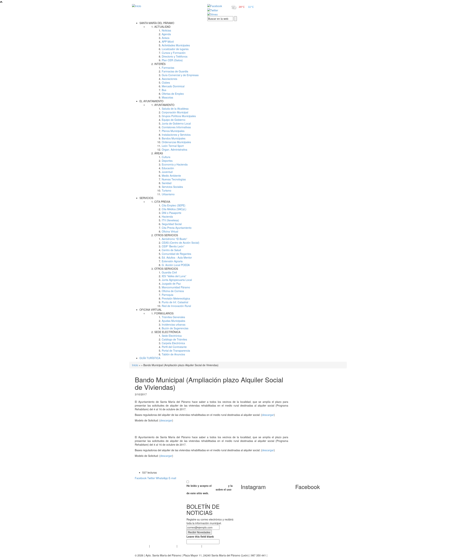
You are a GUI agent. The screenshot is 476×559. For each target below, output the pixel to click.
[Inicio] (165, 6)
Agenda (166, 34)
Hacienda (167, 216)
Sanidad (166, 183)
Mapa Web (209, 546)
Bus (164, 90)
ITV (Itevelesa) (170, 220)
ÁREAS (158, 153)
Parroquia (167, 295)
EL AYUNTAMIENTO (151, 101)
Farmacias (168, 67)
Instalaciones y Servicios (176, 134)
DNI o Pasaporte (171, 213)
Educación (168, 168)
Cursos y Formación (174, 53)
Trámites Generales (173, 317)
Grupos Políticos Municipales (179, 116)
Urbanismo (168, 194)
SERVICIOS (146, 198)
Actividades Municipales (176, 45)
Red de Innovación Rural (176, 306)
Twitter (151, 478)
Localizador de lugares (175, 49)
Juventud (167, 172)
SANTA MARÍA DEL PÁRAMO (156, 23)
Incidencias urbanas (173, 324)
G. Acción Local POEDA (176, 265)
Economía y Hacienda (175, 164)
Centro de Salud (171, 250)
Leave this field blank (200, 536)
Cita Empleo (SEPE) (173, 205)
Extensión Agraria (172, 261)
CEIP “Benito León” (173, 246)
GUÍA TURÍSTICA (149, 358)
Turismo (166, 190)
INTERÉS (159, 64)
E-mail (172, 478)
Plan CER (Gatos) (172, 60)
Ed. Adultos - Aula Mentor (177, 257)
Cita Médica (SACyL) (174, 209)
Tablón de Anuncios (173, 354)
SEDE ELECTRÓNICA (167, 332)
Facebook (141, 478)
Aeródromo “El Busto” (174, 239)
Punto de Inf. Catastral (175, 302)
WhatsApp (162, 478)
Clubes (166, 82)
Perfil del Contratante (174, 347)
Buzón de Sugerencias (175, 328)
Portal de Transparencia (176, 350)
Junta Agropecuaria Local (177, 280)
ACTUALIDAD (162, 26)
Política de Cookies (189, 546)
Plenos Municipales (173, 131)
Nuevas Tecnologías (174, 179)
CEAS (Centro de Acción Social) (180, 242)
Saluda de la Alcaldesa (175, 108)
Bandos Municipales (173, 138)
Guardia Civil (169, 272)
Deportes (167, 161)
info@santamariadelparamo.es (286, 555)
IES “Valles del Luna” (174, 276)
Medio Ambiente (171, 175)
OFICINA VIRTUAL (150, 309)
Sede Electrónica (172, 335)
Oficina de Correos (173, 291)
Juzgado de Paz (171, 283)
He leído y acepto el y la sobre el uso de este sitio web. (209, 489)
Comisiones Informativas (176, 127)
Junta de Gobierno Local (176, 123)
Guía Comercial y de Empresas (180, 75)
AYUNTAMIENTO (164, 105)
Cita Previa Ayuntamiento (177, 228)
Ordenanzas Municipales (176, 142)
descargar (268, 415)
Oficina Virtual (170, 231)
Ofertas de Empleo (173, 93)
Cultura (166, 157)
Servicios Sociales (172, 187)
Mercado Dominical (173, 86)
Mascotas (167, 97)
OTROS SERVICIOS (166, 235)
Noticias (166, 30)
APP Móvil (168, 41)
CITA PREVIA (162, 201)
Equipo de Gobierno (173, 120)
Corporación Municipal (175, 112)
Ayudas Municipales (173, 321)
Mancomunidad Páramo (176, 287)
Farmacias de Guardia (175, 71)
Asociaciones (169, 79)
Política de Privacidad (163, 546)
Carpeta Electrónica (173, 343)
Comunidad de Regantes (176, 254)
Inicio (135, 365)
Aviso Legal (141, 546)
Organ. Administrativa (174, 149)
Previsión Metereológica (176, 298)
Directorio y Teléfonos (174, 56)
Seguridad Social (172, 224)
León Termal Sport (173, 146)
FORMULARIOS (163, 313)
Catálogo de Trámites (174, 339)
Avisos (165, 38)
